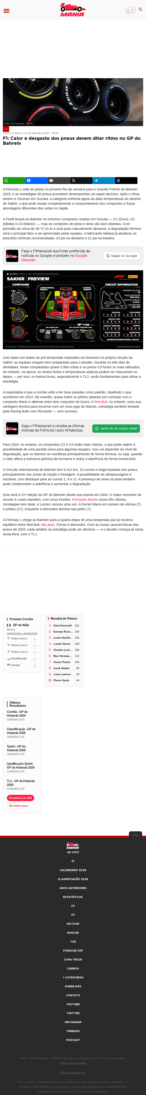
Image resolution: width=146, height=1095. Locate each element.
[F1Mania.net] (73, 9)
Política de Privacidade (73, 1063)
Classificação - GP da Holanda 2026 (21, 731)
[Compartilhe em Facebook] (36, 180)
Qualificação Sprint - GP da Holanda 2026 (20, 765)
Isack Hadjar (62, 668)
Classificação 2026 (73, 879)
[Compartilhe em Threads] (126, 180)
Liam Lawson (62, 674)
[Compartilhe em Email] (59, 180)
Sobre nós (73, 986)
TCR (73, 942)
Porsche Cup (73, 950)
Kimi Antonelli (63, 625)
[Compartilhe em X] (81, 180)
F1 (6, 129)
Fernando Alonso (85, 499)
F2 (73, 906)
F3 (73, 915)
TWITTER (73, 1013)
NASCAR (73, 933)
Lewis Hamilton (63, 637)
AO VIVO (73, 852)
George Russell (63, 631)
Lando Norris (62, 643)
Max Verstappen (63, 655)
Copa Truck (73, 959)
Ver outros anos (18, 805)
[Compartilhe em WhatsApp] (14, 180)
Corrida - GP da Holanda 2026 (17, 713)
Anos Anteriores (73, 888)
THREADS (73, 1031)
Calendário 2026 (73, 870)
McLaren (48, 525)
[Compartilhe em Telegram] (104, 180)
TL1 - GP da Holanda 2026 (21, 782)
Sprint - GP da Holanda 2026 (16, 748)
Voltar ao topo (135, 836)
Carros (73, 968)
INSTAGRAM (73, 1022)
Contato (73, 995)
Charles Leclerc (63, 649)
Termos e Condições (73, 1072)
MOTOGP (73, 924)
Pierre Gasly (61, 680)
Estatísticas (73, 897)
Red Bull (100, 402)
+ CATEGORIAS (73, 977)
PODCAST (73, 1040)
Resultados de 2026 (20, 798)
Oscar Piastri (62, 662)
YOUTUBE (73, 1004)
